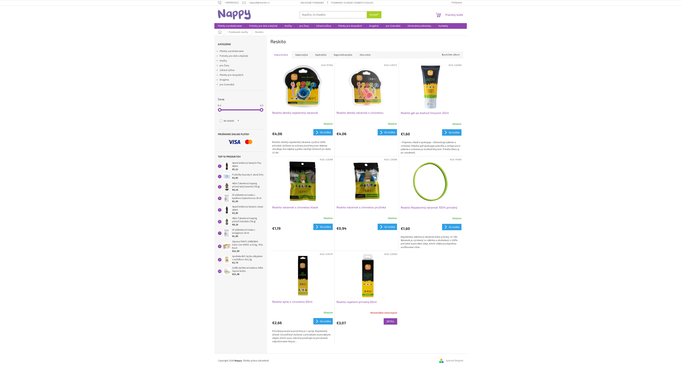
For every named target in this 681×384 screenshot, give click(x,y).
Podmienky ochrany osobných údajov (352, 2)
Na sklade (231, 121)
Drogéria (224, 80)
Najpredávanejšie (343, 55)
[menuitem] (230, 26)
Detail (390, 321)
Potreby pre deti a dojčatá (234, 56)
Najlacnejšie (301, 55)
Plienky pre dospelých (231, 75)
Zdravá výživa (227, 70)
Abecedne (365, 55)
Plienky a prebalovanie (232, 51)
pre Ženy (224, 65)
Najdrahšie (321, 55)
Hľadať (374, 14)
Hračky (223, 61)
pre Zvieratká (227, 84)
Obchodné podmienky (312, 2)
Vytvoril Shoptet (454, 360)
